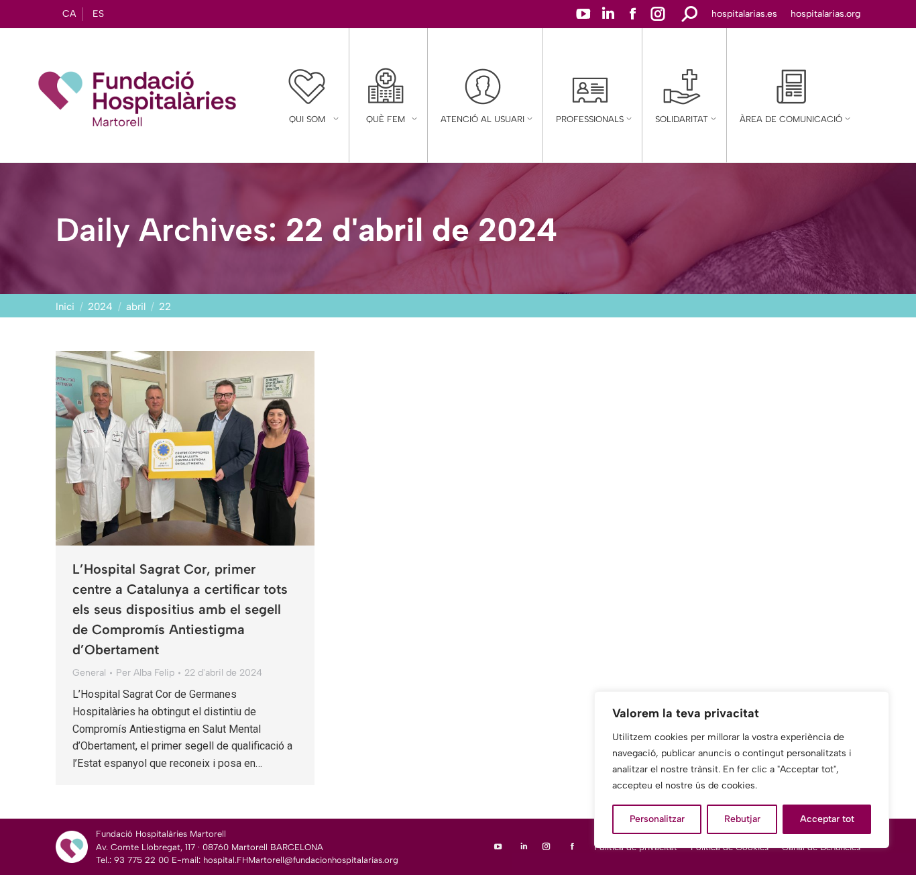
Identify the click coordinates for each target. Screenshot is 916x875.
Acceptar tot (827, 819)
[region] (741, 769)
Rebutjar (742, 819)
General (89, 672)
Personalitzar (657, 819)
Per (145, 672)
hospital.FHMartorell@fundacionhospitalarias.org (300, 860)
